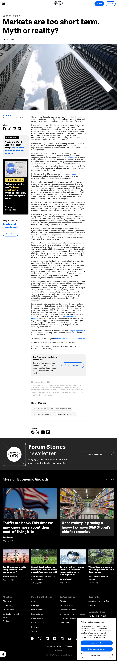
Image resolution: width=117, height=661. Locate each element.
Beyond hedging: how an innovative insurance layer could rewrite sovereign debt (72, 571)
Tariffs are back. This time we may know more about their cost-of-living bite (28, 527)
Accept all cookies (96, 643)
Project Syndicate (77, 330)
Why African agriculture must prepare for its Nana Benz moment (101, 569)
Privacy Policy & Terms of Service (58, 646)
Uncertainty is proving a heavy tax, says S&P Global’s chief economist (86, 527)
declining (76, 174)
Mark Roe (7, 115)
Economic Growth (13, 16)
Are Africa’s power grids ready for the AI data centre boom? (14, 569)
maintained (69, 158)
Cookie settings (96, 655)
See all (110, 479)
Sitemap (58, 651)
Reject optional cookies (96, 649)
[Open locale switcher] (3, 654)
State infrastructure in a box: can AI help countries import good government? (44, 569)
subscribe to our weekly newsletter (70, 338)
